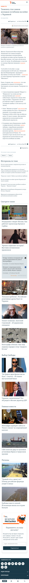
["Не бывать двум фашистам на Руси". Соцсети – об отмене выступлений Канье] (14, 365)
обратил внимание (19, 131)
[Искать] (24, 581)
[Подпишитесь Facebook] (5, 563)
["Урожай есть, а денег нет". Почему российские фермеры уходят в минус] (14, 470)
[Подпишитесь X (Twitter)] (9, 563)
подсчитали (21, 108)
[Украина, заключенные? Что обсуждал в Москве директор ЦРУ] (14, 389)
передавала (16, 82)
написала (25, 74)
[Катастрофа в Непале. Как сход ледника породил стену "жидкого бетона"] (14, 335)
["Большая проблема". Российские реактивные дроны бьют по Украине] (14, 287)
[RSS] (23, 563)
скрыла (22, 125)
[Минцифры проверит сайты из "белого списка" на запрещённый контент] (14, 416)
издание (22, 63)
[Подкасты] (2, 567)
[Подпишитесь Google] (2, 563)
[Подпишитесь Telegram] (16, 563)
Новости (4, 6)
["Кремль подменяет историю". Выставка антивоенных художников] (14, 236)
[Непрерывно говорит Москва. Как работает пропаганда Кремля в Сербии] (14, 212)
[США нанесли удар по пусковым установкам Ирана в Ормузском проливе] (14, 440)
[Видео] (18, 581)
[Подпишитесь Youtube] (12, 563)
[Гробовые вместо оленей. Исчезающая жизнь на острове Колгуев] (14, 494)
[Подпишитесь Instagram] (19, 563)
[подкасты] (11, 581)
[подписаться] (5, 567)
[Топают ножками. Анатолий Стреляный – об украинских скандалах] (14, 311)
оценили (17, 96)
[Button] (11, 21)
